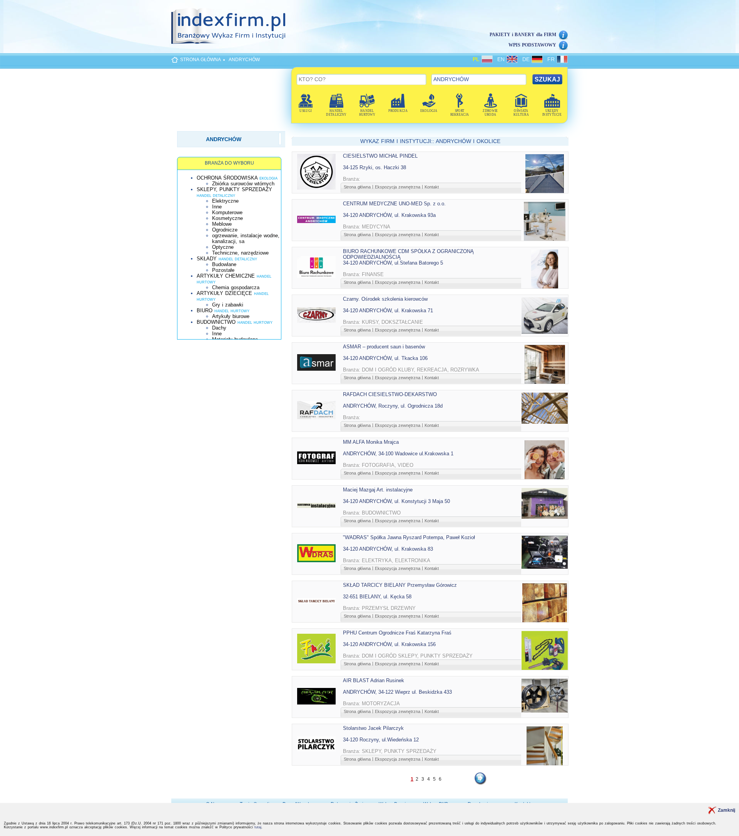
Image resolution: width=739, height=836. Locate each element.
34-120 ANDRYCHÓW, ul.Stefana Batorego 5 (393, 263)
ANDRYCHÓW (244, 59)
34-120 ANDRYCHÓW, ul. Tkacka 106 (385, 358)
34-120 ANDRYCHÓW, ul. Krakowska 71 (388, 310)
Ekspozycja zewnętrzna (397, 187)
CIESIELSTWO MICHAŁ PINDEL (380, 156)
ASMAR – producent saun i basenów (384, 347)
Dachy (219, 328)
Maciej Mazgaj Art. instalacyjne (378, 490)
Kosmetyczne (227, 218)
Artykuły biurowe (230, 316)
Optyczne (223, 247)
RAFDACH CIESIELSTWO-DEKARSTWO (390, 394)
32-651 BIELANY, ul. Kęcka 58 (377, 597)
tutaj (257, 827)
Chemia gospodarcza (235, 287)
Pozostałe (223, 270)
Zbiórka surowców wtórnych (243, 184)
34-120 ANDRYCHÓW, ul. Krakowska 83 (388, 549)
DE (527, 59)
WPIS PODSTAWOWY (532, 45)
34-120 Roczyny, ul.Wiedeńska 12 (381, 740)
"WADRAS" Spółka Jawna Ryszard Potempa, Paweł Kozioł (409, 537)
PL (477, 59)
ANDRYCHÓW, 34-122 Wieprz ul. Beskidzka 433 (397, 692)
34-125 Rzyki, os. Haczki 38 (374, 167)
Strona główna (357, 187)
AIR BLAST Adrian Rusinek (373, 680)
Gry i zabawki (227, 305)
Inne (217, 207)
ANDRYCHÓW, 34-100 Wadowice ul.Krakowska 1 (398, 453)
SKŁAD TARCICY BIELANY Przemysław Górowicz (400, 585)
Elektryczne (225, 201)
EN (502, 59)
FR (552, 59)
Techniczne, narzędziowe (240, 253)
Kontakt (432, 187)
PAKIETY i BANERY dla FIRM (523, 34)
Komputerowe (227, 212)
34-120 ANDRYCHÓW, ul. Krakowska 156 (389, 644)
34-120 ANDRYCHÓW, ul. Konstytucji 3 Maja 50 (396, 501)
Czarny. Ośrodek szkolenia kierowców (385, 299)
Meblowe (222, 224)
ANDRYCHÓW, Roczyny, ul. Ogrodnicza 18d (393, 406)
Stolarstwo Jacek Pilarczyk (373, 728)
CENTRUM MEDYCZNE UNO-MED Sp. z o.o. (394, 204)
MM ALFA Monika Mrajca (371, 442)
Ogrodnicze (224, 230)
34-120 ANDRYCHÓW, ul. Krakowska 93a (389, 215)
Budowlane (224, 264)
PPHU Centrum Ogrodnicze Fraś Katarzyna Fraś (397, 633)
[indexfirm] (228, 26)
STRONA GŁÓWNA (200, 59)
